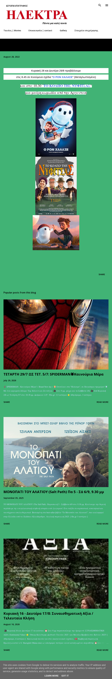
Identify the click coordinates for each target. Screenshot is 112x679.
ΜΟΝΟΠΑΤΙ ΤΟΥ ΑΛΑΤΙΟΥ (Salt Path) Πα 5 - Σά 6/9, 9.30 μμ (54, 491)
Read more (102, 402)
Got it (65, 675)
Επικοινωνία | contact (40, 30)
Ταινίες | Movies (12, 30)
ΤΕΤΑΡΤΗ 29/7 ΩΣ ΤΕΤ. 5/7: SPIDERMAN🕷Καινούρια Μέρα (54, 374)
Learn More (51, 675)
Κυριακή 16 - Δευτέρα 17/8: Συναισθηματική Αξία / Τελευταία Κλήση (48, 615)
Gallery (63, 30)
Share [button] (102, 274)
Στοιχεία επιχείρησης (86, 30)
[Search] (100, 5)
